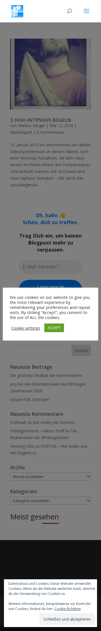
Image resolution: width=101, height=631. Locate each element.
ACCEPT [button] (54, 327)
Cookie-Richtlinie (67, 608)
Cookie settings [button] (25, 327)
